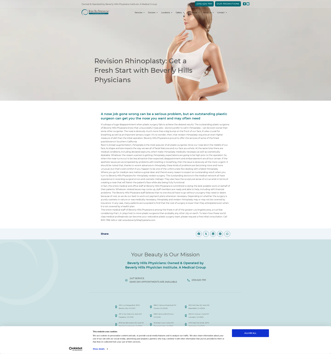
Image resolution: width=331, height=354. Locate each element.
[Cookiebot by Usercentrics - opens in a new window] (75, 349)
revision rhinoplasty (188, 135)
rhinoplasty (195, 128)
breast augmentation (120, 145)
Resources (192, 12)
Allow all (250, 333)
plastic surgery (150, 124)
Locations (165, 12)
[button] (199, 234)
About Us (207, 12)
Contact (220, 12)
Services (138, 12)
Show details (99, 349)
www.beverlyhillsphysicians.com (138, 220)
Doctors (151, 12)
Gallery (179, 12)
